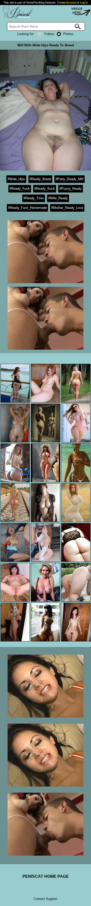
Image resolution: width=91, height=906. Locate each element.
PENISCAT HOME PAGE (45, 876)
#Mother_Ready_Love (67, 208)
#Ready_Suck (44, 188)
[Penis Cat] (16, 17)
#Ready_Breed (40, 179)
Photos (68, 34)
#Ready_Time (34, 198)
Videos (49, 34)
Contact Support (45, 899)
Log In (84, 2)
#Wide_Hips (16, 179)
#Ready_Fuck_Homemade (27, 208)
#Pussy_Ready (70, 188)
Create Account (66, 2)
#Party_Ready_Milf (69, 179)
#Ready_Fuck (20, 188)
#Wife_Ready (58, 198)
